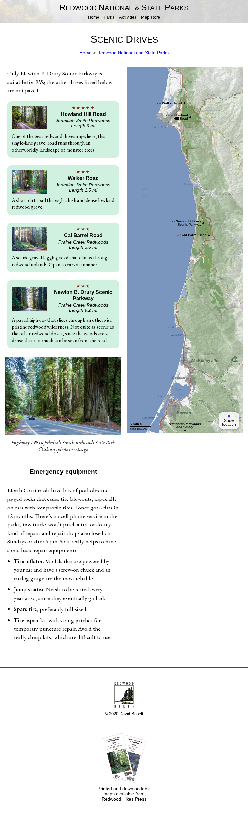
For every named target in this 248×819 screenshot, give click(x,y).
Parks (109, 17)
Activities (128, 17)
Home (93, 17)
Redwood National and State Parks (133, 52)
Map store (150, 17)
